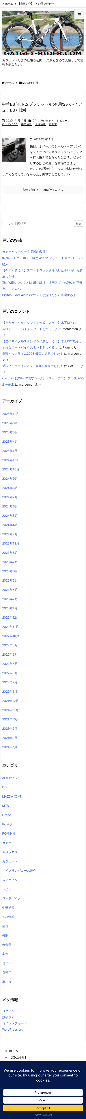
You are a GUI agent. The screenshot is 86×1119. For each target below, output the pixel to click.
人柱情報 (40, 124)
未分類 (6, 944)
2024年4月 (10, 525)
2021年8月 (9, 738)
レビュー (62, 120)
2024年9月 (10, 478)
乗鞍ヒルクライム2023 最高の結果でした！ (32, 353)
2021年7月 (9, 747)
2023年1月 (9, 608)
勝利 (5, 926)
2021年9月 (9, 728)
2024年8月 (10, 488)
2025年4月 (10, 441)
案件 (5, 954)
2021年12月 (10, 701)
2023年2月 (10, 599)
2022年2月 (9, 682)
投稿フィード (11, 1017)
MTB (5, 806)
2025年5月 (10, 432)
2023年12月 (10, 543)
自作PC (7, 963)
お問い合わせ (46, 3)
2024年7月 (10, 497)
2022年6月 (10, 654)
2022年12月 (10, 617)
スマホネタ (10, 880)
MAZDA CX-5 (11, 796)
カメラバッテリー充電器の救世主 (25, 252)
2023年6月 (10, 571)
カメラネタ (10, 852)
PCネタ (7, 824)
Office (6, 815)
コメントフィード (14, 1023)
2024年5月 (10, 515)
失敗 (5, 935)
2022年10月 (10, 636)
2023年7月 (10, 562)
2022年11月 (10, 627)
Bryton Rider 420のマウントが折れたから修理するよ (39, 295)
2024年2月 (10, 534)
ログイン (8, 1011)
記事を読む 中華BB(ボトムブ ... (43, 189)
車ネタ (6, 981)
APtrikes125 (10, 778)
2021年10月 (10, 719)
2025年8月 (10, 423)
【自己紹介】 (26, 3)
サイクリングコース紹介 (19, 870)
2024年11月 (10, 460)
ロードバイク (10, 124)
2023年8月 (10, 552)
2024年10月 (10, 469)
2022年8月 (10, 645)
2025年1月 (9, 451)
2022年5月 (10, 664)
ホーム (9, 3)
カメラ (6, 843)
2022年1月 (9, 691)
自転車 (53, 124)
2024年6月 (10, 506)
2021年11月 (10, 710)
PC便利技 (9, 833)
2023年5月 (10, 580)
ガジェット (47, 120)
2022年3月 (10, 673)
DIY (35, 120)
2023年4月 (10, 589)
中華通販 (26, 124)
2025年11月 (10, 414)
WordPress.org (12, 1029)
